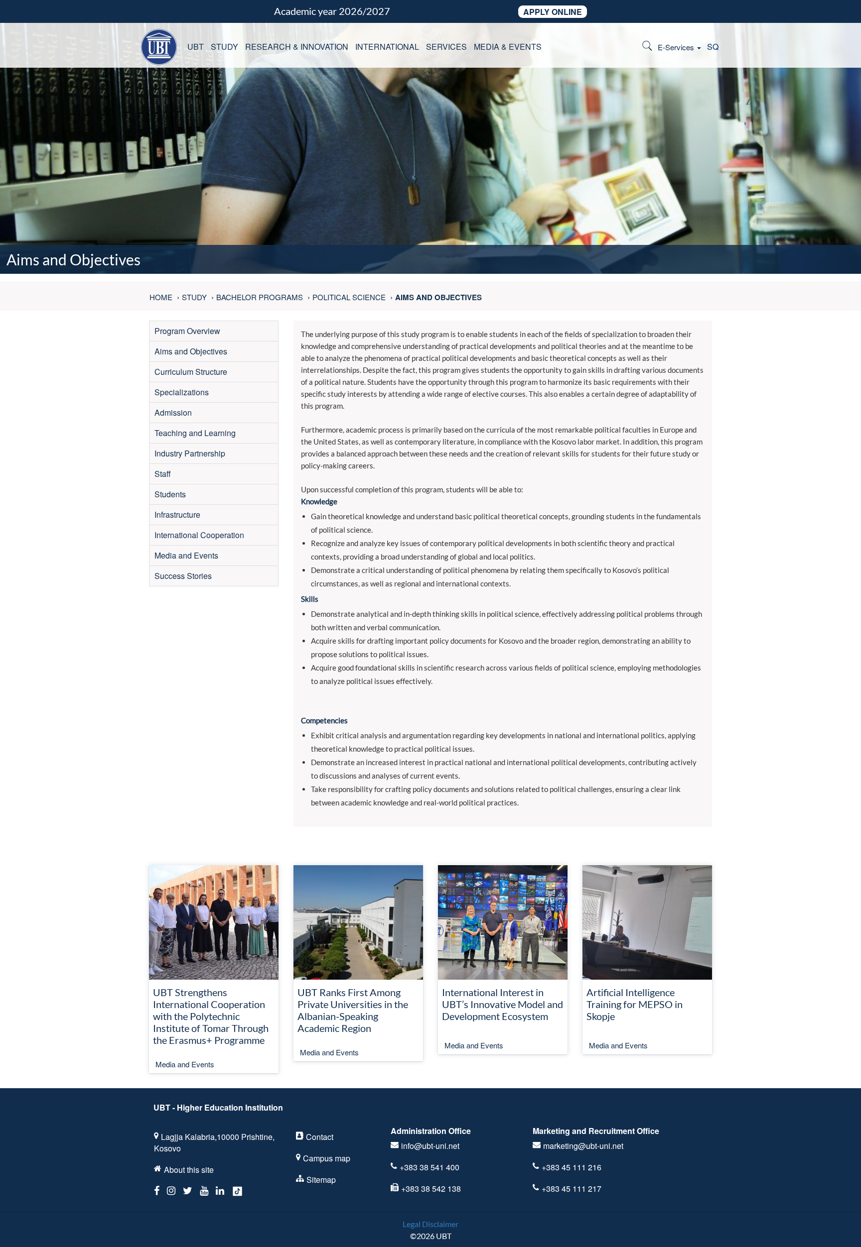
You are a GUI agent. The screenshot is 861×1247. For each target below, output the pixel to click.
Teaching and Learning (195, 433)
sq (712, 46)
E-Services (677, 47)
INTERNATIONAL (387, 46)
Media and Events (186, 555)
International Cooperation (199, 535)
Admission (173, 412)
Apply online (552, 11)
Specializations (181, 392)
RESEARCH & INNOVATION (296, 46)
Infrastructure (177, 514)
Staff (162, 473)
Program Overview (187, 331)
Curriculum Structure (190, 371)
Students (170, 494)
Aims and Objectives (190, 351)
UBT (195, 46)
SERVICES (446, 46)
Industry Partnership (189, 453)
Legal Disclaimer (430, 1224)
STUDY (224, 46)
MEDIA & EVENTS (508, 46)
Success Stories (183, 575)
